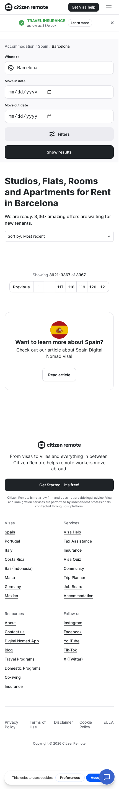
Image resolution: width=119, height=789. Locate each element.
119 (82, 287)
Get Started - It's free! (59, 484)
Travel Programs (20, 659)
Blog (9, 650)
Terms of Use (38, 724)
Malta (10, 577)
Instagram (73, 622)
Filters (64, 134)
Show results (59, 152)
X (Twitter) (73, 659)
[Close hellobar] (112, 23)
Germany (13, 586)
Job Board (73, 586)
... (49, 287)
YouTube (71, 640)
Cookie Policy (85, 724)
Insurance (73, 550)
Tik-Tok (70, 650)
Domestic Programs (23, 668)
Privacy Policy (11, 724)
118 (71, 287)
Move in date (15, 81)
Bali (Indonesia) (19, 568)
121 (103, 287)
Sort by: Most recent (26, 236)
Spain (43, 46)
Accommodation (19, 46)
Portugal (12, 541)
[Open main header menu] (108, 7)
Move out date (16, 105)
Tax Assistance (78, 541)
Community (74, 568)
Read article (59, 374)
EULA (109, 722)
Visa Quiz (72, 559)
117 (60, 287)
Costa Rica (14, 559)
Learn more (80, 23)
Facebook (73, 631)
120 (92, 287)
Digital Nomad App (22, 640)
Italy (8, 550)
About (10, 622)
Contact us (15, 631)
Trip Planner (74, 577)
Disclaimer (63, 722)
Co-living (13, 677)
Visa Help (72, 532)
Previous (21, 287)
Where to (12, 57)
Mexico (11, 595)
